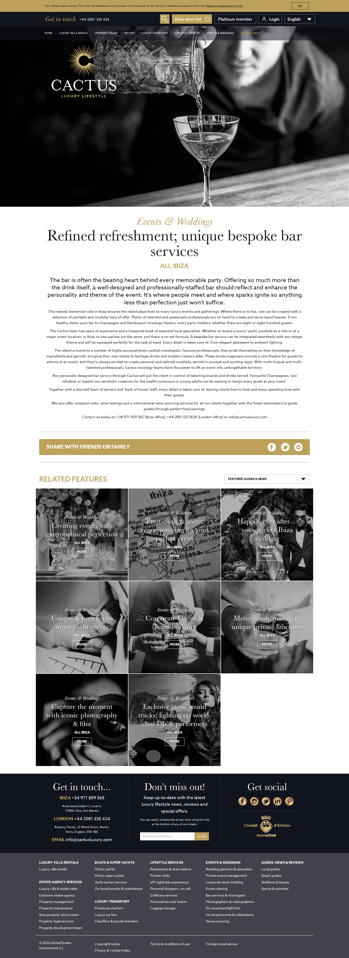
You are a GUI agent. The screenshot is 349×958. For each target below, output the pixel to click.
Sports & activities (274, 888)
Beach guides (271, 875)
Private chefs (160, 875)
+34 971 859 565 (88, 798)
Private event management (226, 875)
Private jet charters (109, 908)
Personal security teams (168, 901)
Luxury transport (154, 33)
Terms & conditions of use (170, 944)
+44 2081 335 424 (94, 19)
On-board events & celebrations (119, 888)
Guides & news (251, 33)
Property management (56, 901)
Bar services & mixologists (225, 895)
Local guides (270, 869)
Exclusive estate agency (57, 895)
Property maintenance (56, 908)
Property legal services (56, 921)
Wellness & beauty (275, 882)
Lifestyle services (187, 33)
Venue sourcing (217, 921)
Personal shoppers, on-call (170, 888)
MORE (82, 551)
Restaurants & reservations (170, 869)
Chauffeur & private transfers (116, 921)
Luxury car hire (106, 914)
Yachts (129, 33)
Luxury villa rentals (53, 869)
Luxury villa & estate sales (58, 888)
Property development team (60, 927)
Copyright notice (107, 944)
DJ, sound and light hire (223, 908)
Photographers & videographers (230, 901)
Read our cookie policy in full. (224, 6)
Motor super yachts (109, 875)
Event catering (216, 888)
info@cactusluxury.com (89, 840)
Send (201, 836)
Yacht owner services (111, 882)
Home (48, 33)
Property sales (106, 33)
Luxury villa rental (73, 33)
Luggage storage (163, 908)
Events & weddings (220, 33)
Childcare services (164, 895)
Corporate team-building (224, 882)
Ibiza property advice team (59, 914)
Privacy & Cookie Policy (113, 950)
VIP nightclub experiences (169, 882)
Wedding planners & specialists (229, 869)
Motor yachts (105, 869)
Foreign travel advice (221, 944)
